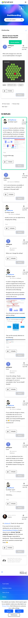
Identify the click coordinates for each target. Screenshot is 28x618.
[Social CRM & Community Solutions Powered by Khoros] (23, 572)
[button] (8, 611)
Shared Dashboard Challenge (10, 530)
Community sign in (21, 8)
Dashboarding (5, 30)
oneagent (20, 84)
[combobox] (14, 20)
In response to (14, 181)
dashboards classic (12, 84)
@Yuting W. (6, 128)
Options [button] (26, 30)
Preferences (14, 615)
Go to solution (15, 42)
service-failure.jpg (8, 155)
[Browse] (6, 8)
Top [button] (2, 572)
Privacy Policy (5, 606)
